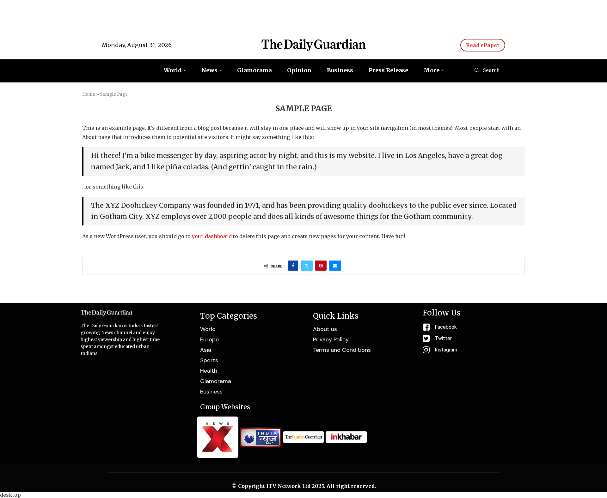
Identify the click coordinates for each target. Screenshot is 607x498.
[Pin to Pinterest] (321, 266)
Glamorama (254, 70)
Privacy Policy (331, 339)
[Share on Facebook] (293, 266)
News (209, 70)
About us (325, 329)
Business (340, 70)
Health (208, 371)
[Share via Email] (335, 266)
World (173, 70)
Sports (209, 360)
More (431, 70)
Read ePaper (483, 45)
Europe (209, 339)
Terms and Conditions (342, 350)
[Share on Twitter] (307, 266)
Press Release (388, 70)
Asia (205, 350)
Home (88, 94)
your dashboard (212, 236)
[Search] (477, 71)
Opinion (299, 70)
